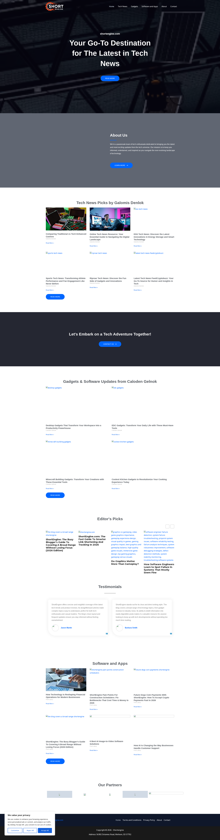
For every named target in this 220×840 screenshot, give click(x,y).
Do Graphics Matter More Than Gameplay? (92, 562)
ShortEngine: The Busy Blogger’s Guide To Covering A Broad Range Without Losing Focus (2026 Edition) (65, 744)
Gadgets (134, 6)
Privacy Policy (149, 820)
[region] (30, 823)
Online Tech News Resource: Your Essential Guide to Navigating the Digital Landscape (109, 237)
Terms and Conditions (131, 820)
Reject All (30, 830)
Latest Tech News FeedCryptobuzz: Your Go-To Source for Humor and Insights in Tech (153, 281)
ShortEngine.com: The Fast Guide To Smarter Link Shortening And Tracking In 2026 (59, 540)
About (164, 6)
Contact (173, 6)
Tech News (122, 6)
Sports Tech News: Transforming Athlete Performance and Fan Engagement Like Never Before (65, 281)
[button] (172, 526)
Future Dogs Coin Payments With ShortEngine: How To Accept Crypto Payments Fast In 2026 (151, 697)
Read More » (50, 243)
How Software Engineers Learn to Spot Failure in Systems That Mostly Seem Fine (126, 568)
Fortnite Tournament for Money (158, 559)
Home (111, 6)
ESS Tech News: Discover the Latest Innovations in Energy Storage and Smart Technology (154, 237)
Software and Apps (150, 6)
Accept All (45, 830)
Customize (15, 830)
